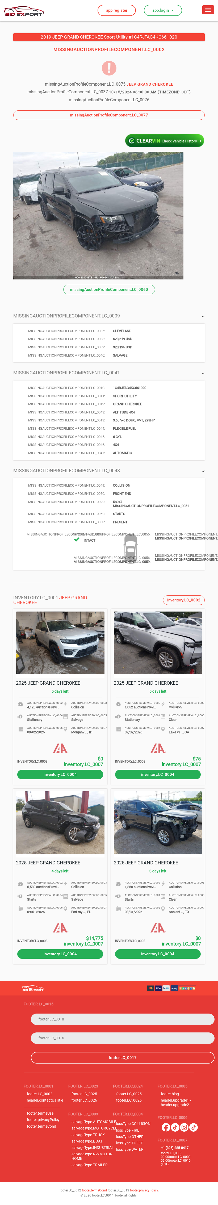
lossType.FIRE (127, 1130)
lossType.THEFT (129, 1143)
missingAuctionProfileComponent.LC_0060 (109, 289)
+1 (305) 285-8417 (174, 1148)
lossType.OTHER (130, 1137)
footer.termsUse (40, 1113)
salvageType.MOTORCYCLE (94, 1128)
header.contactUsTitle (45, 1100)
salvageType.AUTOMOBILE (94, 1122)
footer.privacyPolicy (43, 1120)
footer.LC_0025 (84, 1094)
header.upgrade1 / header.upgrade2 (176, 1102)
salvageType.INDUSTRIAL (93, 1147)
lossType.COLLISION (133, 1124)
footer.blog (170, 1094)
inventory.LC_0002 (183, 600)
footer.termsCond (41, 1126)
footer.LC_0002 (39, 1094)
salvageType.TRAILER (90, 1165)
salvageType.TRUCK (88, 1135)
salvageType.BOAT (87, 1141)
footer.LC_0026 (84, 1100)
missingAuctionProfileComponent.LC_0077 (109, 115)
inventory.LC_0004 (60, 774)
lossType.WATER (130, 1149)
